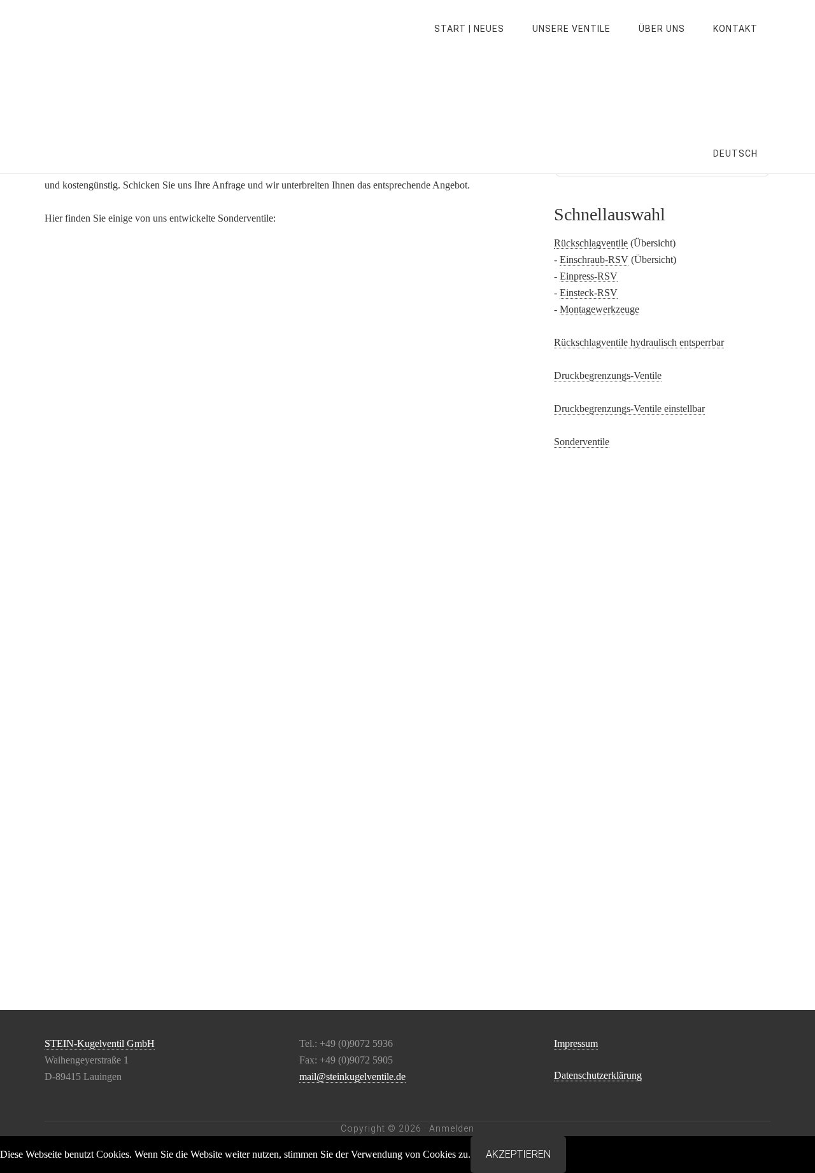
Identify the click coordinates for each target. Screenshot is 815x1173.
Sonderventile (581, 441)
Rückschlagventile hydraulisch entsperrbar (639, 342)
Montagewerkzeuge (599, 309)
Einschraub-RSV (594, 259)
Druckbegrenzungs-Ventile (608, 375)
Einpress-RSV (589, 276)
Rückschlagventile (591, 243)
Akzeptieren (518, 1154)
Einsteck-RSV (589, 292)
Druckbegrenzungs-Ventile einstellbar (629, 408)
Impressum (576, 1043)
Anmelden (451, 1128)
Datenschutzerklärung (598, 1075)
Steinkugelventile (146, 28)
